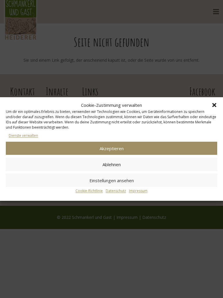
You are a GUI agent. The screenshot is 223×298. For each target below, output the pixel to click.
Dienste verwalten (23, 135)
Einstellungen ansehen (111, 180)
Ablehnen (111, 164)
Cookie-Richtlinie (89, 190)
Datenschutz (116, 190)
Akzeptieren (112, 148)
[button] (214, 105)
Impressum (138, 190)
